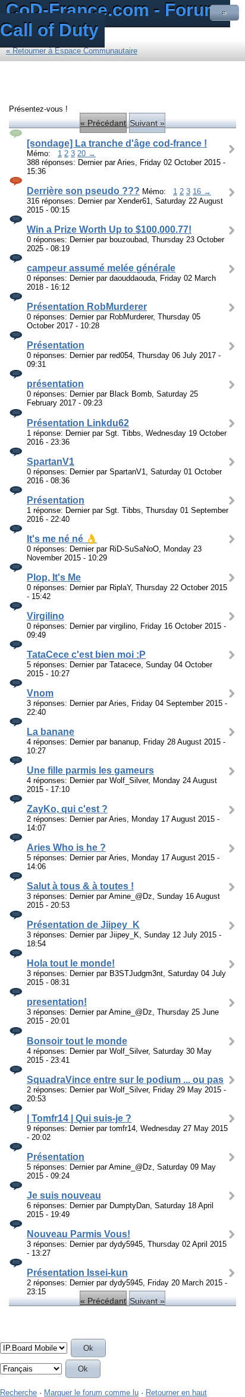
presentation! (57, 1002)
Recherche (18, 1392)
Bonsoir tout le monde (77, 1041)
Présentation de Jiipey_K (83, 925)
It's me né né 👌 (62, 539)
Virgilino (45, 616)
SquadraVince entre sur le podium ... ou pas (125, 1080)
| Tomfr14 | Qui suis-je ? (79, 1118)
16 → (202, 191)
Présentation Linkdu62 (78, 423)
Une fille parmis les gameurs (90, 770)
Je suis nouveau (64, 1195)
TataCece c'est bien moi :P (86, 655)
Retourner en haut (176, 1392)
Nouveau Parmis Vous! (78, 1234)
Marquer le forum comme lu (91, 1392)
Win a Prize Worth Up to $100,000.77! (109, 229)
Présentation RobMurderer (87, 307)
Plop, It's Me (54, 577)
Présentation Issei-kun (77, 1273)
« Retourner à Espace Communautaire (71, 50)
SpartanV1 (50, 462)
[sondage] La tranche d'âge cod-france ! (117, 143)
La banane (50, 732)
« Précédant (103, 123)
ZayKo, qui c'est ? (67, 809)
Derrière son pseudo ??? (83, 191)
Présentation (55, 345)
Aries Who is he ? (66, 847)
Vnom (40, 693)
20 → (86, 153)
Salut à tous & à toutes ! (80, 886)
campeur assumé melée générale (101, 268)
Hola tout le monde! (71, 963)
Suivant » (147, 123)
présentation (55, 384)
